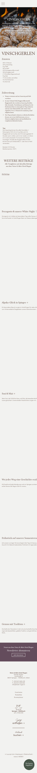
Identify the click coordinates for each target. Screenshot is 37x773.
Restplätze (18, 695)
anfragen (17, 721)
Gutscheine (18, 692)
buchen (17, 733)
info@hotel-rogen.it (18, 684)
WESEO (20, 756)
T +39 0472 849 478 (18, 681)
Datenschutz (28, 754)
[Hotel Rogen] (18, 3)
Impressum (19, 754)
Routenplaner (18, 697)
